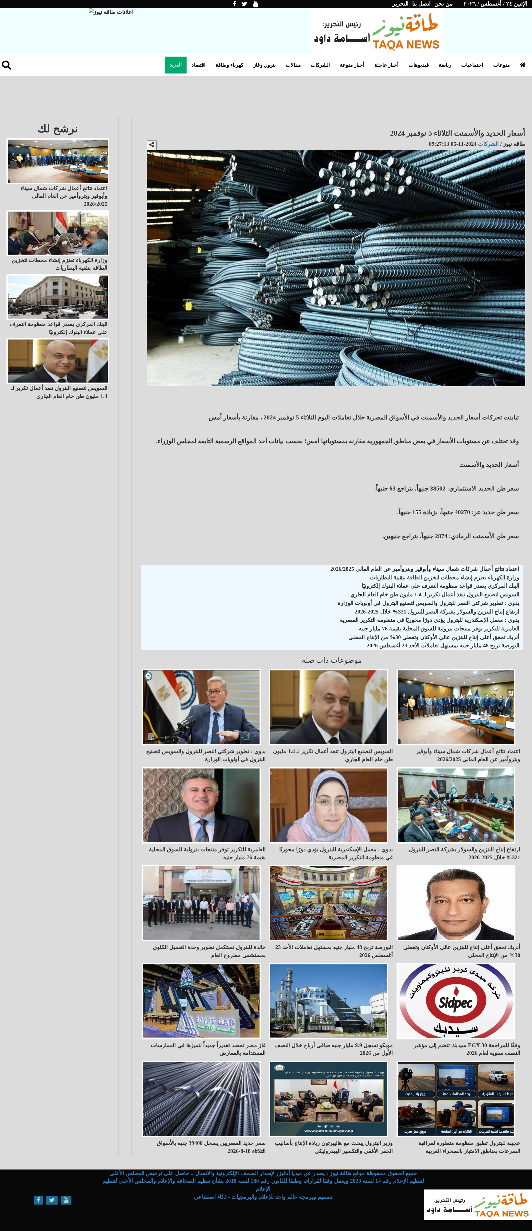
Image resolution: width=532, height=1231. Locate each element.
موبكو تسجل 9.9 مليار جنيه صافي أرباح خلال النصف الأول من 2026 (334, 1049)
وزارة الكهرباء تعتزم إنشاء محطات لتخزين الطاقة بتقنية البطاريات (444, 577)
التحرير (401, 4)
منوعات (501, 65)
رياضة (445, 65)
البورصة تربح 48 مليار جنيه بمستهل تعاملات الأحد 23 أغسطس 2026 (443, 645)
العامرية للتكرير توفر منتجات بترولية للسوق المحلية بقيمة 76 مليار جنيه (439, 628)
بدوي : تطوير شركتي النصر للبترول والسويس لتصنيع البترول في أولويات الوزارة (428, 603)
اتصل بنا (421, 4)
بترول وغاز (264, 65)
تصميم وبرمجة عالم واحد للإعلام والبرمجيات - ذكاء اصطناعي (263, 1197)
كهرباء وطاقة (230, 65)
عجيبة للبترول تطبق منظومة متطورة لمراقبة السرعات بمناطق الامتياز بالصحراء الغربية (469, 1147)
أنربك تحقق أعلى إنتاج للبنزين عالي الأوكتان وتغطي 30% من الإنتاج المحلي (434, 637)
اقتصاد (198, 65)
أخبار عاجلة (386, 65)
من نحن (443, 4)
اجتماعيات (472, 65)
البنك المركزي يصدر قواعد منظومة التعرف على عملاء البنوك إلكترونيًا (440, 586)
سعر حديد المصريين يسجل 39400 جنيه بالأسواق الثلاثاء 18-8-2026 (211, 1147)
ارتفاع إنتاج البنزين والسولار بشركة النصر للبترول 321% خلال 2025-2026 (437, 612)
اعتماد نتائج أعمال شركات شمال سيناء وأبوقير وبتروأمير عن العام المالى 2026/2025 (424, 569)
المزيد (176, 64)
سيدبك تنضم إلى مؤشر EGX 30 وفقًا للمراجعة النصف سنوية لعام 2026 (467, 1049)
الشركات (320, 65)
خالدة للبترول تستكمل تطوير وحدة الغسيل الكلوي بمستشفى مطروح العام (209, 951)
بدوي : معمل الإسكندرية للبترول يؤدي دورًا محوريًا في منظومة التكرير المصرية (429, 620)
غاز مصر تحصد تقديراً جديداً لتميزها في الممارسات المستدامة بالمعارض (208, 1049)
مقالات (293, 65)
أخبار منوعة (352, 65)
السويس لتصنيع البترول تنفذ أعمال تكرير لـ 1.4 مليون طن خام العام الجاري (434, 594)
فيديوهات (419, 65)
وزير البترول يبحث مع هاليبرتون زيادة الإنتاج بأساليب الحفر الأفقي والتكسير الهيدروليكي (334, 1147)
